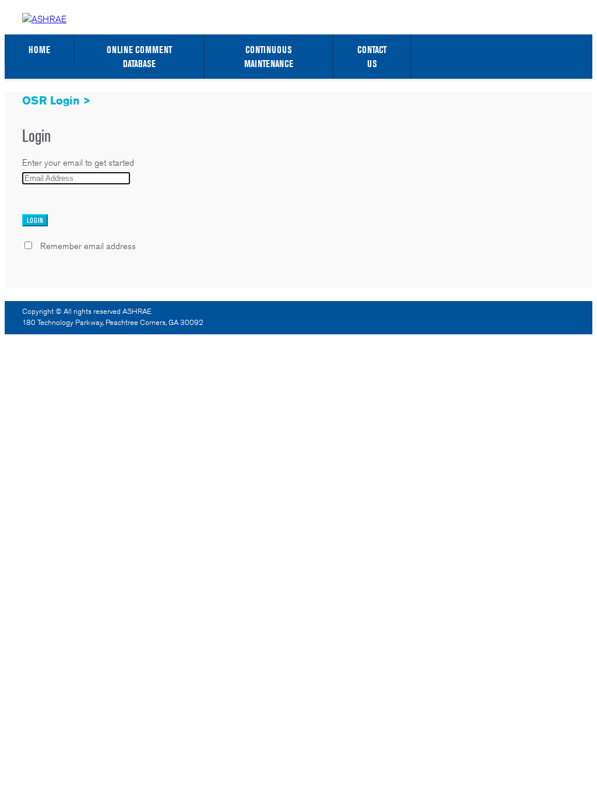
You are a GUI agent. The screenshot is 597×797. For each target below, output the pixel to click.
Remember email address (88, 245)
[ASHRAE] (44, 19)
